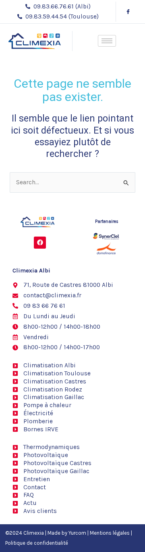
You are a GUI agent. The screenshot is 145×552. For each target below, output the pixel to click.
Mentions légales (110, 533)
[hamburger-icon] (107, 41)
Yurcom (77, 533)
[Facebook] (128, 12)
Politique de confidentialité (36, 543)
